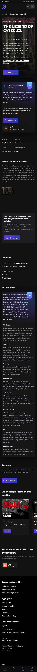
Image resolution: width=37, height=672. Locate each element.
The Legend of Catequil (18, 14)
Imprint (4, 626)
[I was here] (26, 502)
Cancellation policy (9, 616)
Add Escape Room (8, 589)
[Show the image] (8, 191)
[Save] (21, 502)
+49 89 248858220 (29, 1)
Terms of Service (8, 629)
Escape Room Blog (8, 606)
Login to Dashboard (9, 586)
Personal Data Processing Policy (14, 632)
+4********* (8, 263)
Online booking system (10, 593)
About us (5, 609)
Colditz (7, 516)
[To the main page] (4, 7)
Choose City (6, 603)
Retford (4, 14)
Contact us (6, 613)
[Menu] (30, 6)
